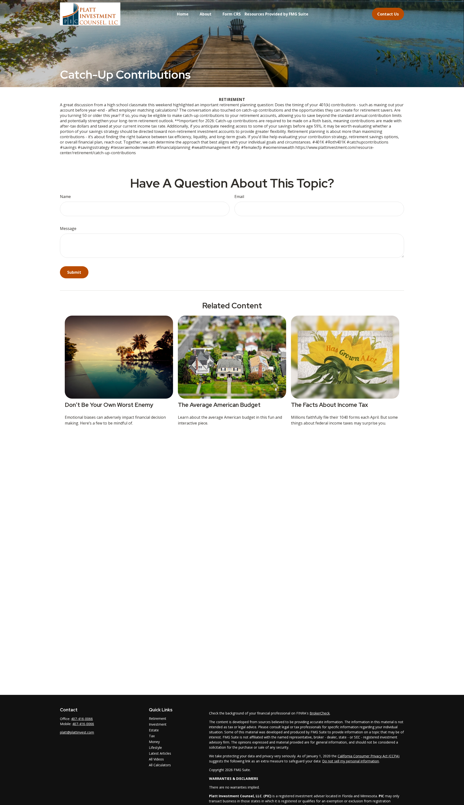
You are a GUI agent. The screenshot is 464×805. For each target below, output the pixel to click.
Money (154, 741)
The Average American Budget (219, 405)
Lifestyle (155, 747)
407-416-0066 (82, 718)
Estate (154, 730)
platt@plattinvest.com (77, 732)
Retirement (157, 718)
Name (65, 196)
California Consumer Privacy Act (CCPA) (368, 756)
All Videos (156, 759)
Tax (152, 736)
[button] (182, 14)
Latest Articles (160, 753)
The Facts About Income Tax (329, 405)
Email (239, 196)
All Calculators (160, 765)
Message (68, 228)
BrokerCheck (320, 713)
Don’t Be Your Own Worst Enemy (109, 405)
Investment (158, 724)
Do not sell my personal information (350, 761)
